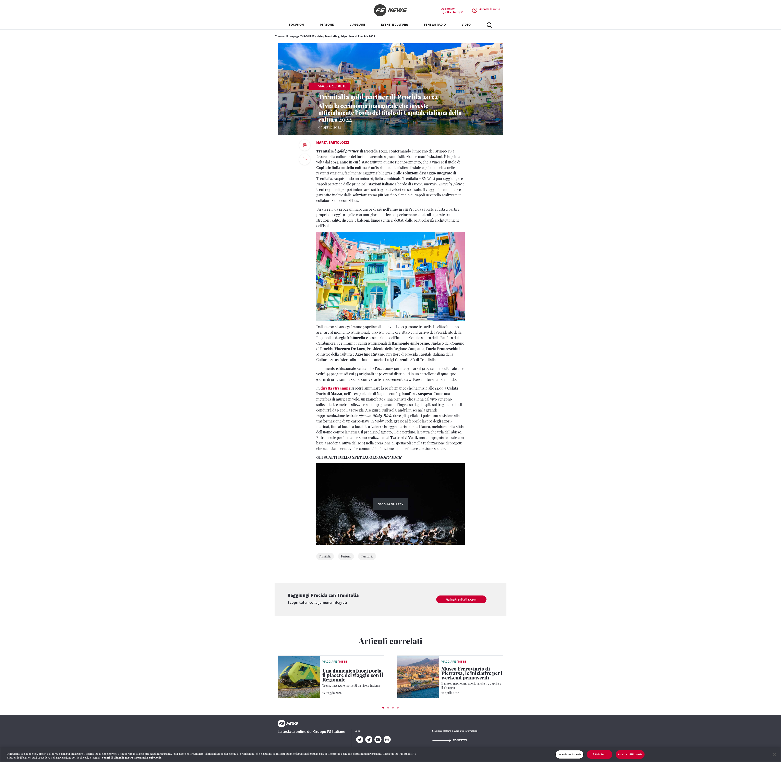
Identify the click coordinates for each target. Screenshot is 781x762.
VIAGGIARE (307, 36)
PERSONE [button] (327, 24)
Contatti (460, 740)
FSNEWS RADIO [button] (435, 24)
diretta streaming (335, 388)
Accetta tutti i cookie (630, 754)
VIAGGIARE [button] (357, 24)
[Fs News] (390, 10)
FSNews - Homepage (287, 36)
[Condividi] (304, 170)
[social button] (304, 159)
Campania (367, 556)
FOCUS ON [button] (296, 24)
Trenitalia (325, 556)
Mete (320, 36)
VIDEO (466, 24)
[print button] (304, 145)
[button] (383, 708)
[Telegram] (368, 739)
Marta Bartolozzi (332, 142)
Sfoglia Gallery (390, 504)
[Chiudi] (774, 754)
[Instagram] (387, 739)
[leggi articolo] (299, 676)
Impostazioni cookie (569, 754)
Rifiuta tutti (599, 754)
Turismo (346, 556)
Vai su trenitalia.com (461, 599)
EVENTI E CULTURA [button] (394, 24)
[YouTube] (377, 739)
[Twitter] (359, 739)
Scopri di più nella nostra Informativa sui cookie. (132, 757)
